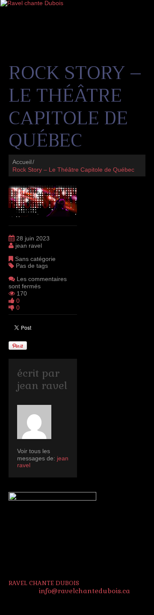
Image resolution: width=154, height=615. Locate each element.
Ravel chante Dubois (44, 583)
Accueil (22, 161)
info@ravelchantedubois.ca (84, 590)
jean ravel (28, 245)
